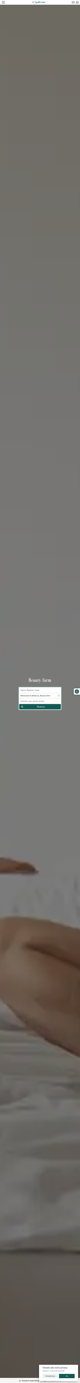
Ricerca (41, 706)
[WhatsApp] (77, 2)
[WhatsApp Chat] (77, 691)
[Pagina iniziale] (39, 2)
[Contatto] (73, 2)
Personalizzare (50, 1376)
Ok (67, 1376)
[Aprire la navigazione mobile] (3, 2)
